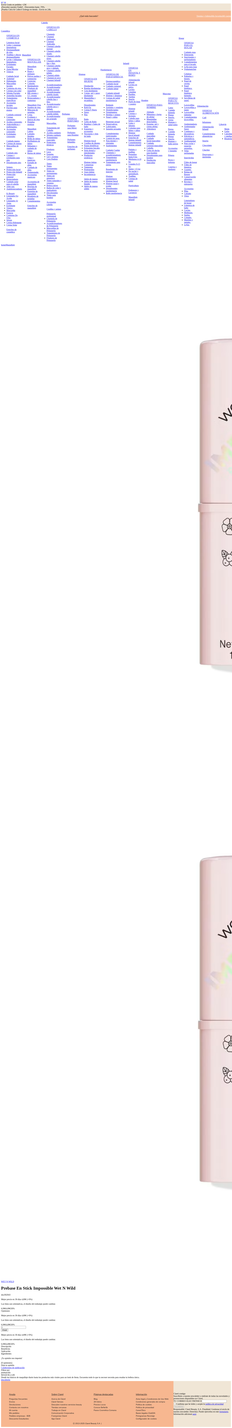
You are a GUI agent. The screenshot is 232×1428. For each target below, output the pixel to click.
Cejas (30, 115)
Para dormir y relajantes (111, 142)
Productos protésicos (88, 156)
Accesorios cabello (51, 203)
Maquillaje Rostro (31, 67)
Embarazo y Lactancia (133, 191)
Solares (9, 167)
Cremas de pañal (132, 179)
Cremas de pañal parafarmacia (113, 99)
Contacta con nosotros (18, 1407)
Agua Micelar (12, 69)
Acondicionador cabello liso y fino (53, 99)
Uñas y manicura (31, 159)
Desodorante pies (13, 162)
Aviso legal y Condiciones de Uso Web (152, 1399)
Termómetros (111, 112)
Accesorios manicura (32, 176)
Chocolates (207, 145)
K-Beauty (10, 193)
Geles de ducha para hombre (153, 151)
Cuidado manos (13, 141)
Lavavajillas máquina (189, 113)
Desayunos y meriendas (207, 155)
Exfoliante (10, 205)
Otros (186, 196)
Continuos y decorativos (189, 132)
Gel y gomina (52, 157)
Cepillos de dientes (92, 143)
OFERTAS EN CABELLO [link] (53, 28)
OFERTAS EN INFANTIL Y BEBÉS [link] (134, 71)
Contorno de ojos (14, 88)
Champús (51, 34)
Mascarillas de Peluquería (53, 229)
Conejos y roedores (172, 168)
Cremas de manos (13, 143)
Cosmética (5, 31)
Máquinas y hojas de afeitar (154, 115)
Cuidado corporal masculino (155, 144)
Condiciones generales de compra (150, 1402)
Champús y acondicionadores (113, 153)
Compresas (88, 165)
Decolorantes (52, 193)
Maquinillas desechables (152, 120)
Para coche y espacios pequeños (189, 145)
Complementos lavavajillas (190, 118)
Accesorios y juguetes (172, 149)
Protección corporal (10, 175)
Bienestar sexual (113, 122)
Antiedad (10, 78)
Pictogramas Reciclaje (145, 1416)
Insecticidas (189, 158)
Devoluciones (15, 1405)
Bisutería (228, 138)
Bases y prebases (31, 72)
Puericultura (133, 185)
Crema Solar (11, 225)
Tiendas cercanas (58, 1407)
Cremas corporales (10, 118)
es (5, 2)
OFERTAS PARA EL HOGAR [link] (189, 45)
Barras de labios (34, 153)
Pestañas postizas (31, 123)
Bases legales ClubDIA (145, 1413)
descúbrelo (5, 1380)
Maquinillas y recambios (90, 99)
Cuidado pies (12, 153)
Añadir (4, 1330)
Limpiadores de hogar (189, 201)
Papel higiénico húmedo (188, 93)
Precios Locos (100, 1405)
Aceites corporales (14, 122)
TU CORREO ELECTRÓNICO (187, 1401)
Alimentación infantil (134, 81)
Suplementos (111, 145)
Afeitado (150, 112)
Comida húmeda (171, 111)
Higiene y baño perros (173, 142)
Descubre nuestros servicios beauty (66, 1405)
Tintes (49, 164)
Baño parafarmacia (114, 193)
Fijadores (50, 149)
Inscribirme (179, 1407)
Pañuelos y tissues (188, 77)
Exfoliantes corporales (11, 135)
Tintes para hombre (51, 196)
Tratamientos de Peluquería (53, 234)
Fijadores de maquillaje (32, 89)
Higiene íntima (90, 162)
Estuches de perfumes (72, 147)
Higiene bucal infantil (133, 134)
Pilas (186, 191)
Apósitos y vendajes (114, 107)
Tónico (9, 208)
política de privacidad (214, 1404)
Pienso (171, 115)
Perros (170, 129)
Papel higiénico (188, 87)
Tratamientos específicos (11, 99)
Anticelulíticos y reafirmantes (13, 125)
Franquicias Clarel (59, 1416)
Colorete (31, 83)
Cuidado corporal (13, 115)
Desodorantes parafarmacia (111, 189)
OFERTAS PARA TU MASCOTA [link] (173, 100)
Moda (226, 129)
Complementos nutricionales (112, 134)
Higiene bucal (90, 141)
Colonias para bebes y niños (134, 129)
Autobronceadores (14, 189)
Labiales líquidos (31, 135)
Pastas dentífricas (91, 145)
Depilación (88, 86)
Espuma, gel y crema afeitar (153, 125)
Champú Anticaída (51, 42)
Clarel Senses (57, 1402)
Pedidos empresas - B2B (19, 1416)
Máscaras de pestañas (32, 111)
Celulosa (187, 74)
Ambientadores (190, 124)
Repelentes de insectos (112, 170)
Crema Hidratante (13, 222)
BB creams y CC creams (32, 94)
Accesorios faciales (11, 104)
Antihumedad (190, 141)
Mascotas (167, 94)
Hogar (181, 38)
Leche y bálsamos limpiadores (14, 60)
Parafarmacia (106, 70)
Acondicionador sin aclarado (53, 117)
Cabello (44, 23)
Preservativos (112, 124)
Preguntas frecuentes (18, 1399)
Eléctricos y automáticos (189, 137)
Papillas (132, 94)
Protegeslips (89, 169)
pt (2, 2)
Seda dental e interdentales (89, 151)
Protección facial (13, 169)
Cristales (188, 217)
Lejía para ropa (190, 67)
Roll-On (87, 107)
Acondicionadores (54, 85)
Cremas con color (13, 91)
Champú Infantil (53, 80)
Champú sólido (53, 75)
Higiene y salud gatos (172, 123)
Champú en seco (54, 78)
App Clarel (55, 1419)
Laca (49, 152)
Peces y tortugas (171, 161)
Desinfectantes (112, 110)
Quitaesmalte (33, 172)
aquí (194, 1414)
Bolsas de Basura (188, 173)
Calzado (187, 193)
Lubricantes (111, 126)
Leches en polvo (132, 86)
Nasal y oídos (111, 117)
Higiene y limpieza (114, 95)
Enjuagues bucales (92, 148)
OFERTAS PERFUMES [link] (73, 119)
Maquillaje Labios (31, 130)
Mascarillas (52, 123)
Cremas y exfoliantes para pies (13, 157)
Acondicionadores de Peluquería (54, 224)
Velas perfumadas (189, 152)
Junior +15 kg (134, 169)
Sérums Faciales (13, 93)
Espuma (50, 154)
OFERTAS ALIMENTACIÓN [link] (210, 112)
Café (204, 118)
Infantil (126, 63)
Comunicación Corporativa (62, 1413)
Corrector (31, 81)
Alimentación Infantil (208, 128)
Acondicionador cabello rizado (53, 93)
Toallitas (132, 176)
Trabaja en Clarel (58, 1410)
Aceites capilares (54, 133)
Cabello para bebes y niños (134, 119)
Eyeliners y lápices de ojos (33, 118)
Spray (86, 112)
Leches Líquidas (132, 90)
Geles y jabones (131, 124)
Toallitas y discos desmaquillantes (13, 56)
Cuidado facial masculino (153, 139)
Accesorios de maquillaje (33, 183)
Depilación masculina (151, 161)
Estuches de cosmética (11, 230)
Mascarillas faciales (11, 84)
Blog (95, 1399)
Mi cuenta (13, 1410)
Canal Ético (141, 1410)
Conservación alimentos (190, 178)
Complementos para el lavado (190, 63)
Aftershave (151, 129)
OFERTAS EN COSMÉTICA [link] (12, 36)
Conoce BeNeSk (101, 1407)
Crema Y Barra (90, 110)
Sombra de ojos (34, 107)
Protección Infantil (14, 172)
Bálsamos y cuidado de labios (32, 148)
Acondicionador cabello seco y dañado (53, 106)
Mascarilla (10, 210)
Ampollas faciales (13, 95)
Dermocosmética (113, 81)
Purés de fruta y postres (134, 102)
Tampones (88, 167)
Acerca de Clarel (58, 1399)
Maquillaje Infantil (132, 198)
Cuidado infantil (113, 93)
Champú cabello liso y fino (53, 62)
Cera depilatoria (90, 91)
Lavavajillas (189, 105)
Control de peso (113, 138)
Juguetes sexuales (113, 129)
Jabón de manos (91, 179)
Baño (86, 119)
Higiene (82, 74)
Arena (170, 120)
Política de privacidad (145, 1407)
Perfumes (66, 114)
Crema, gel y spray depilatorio (92, 94)
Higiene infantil (131, 109)
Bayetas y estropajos (188, 183)
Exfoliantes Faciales (11, 65)
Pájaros (171, 155)
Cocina (187, 210)
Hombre (144, 100)
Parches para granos (11, 109)
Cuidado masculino (151, 134)
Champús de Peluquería (52, 219)
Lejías (187, 225)
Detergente (189, 55)
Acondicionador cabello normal (53, 88)
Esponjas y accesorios (88, 130)
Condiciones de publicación (13, 1368)
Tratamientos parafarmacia (111, 158)
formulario (223, 1412)
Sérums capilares (54, 135)
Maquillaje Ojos (34, 105)
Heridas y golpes (113, 115)
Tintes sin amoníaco (51, 177)
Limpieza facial (12, 42)
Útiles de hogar (190, 162)
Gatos (170, 108)
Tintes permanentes (52, 167)
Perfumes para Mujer (72, 126)
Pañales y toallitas (132, 150)
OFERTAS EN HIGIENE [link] (90, 80)
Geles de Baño (90, 122)
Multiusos (188, 212)
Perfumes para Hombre (73, 133)
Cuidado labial (112, 88)
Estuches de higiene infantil (134, 139)
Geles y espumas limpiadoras (13, 46)
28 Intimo (98, 1402)
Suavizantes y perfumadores (190, 58)
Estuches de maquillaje (32, 206)
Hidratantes (11, 81)
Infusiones (206, 122)
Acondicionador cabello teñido (53, 112)
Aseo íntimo (89, 172)
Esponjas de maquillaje (32, 192)
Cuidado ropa (190, 52)
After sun (10, 186)
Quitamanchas (190, 69)
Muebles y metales (188, 221)
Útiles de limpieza (188, 166)
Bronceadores (12, 179)
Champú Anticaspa (51, 38)
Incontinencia (89, 174)
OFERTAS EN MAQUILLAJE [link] (34, 60)
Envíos (12, 1402)
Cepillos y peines (54, 209)
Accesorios (188, 189)
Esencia (9, 213)
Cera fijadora (52, 159)
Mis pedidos (14, 1413)
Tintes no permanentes (52, 172)
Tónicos (9, 71)
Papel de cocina (187, 82)
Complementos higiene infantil (134, 143)
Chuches (206, 150)
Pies (86, 115)
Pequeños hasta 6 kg (133, 155)
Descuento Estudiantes (19, 1419)
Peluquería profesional (51, 215)
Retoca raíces (52, 185)
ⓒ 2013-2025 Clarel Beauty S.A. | (87, 1423)
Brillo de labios (33, 138)
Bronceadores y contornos (34, 99)
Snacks (131, 99)
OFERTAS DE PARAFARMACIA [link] (114, 75)
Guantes (188, 169)
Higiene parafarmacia (111, 177)
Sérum (9, 220)
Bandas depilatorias (92, 88)
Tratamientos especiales (52, 138)
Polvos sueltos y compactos (34, 77)
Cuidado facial (12, 76)
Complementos (33, 201)
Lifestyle (222, 124)
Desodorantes (90, 105)
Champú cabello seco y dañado (53, 67)
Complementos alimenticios (208, 135)
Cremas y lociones (132, 114)
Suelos (187, 215)
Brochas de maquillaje (32, 187)
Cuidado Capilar (113, 150)
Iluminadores (32, 86)
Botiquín (109, 105)
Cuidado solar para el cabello (12, 183)
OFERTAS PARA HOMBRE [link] (154, 106)
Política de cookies (144, 1405)
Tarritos (131, 97)
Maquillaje (26, 55)
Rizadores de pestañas (32, 197)
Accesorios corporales (11, 130)
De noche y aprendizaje (133, 172)
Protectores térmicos (51, 143)
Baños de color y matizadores (54, 189)
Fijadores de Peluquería (52, 239)
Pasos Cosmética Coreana (105, 1410)
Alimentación (202, 106)
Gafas (226, 131)
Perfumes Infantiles (71, 140)
